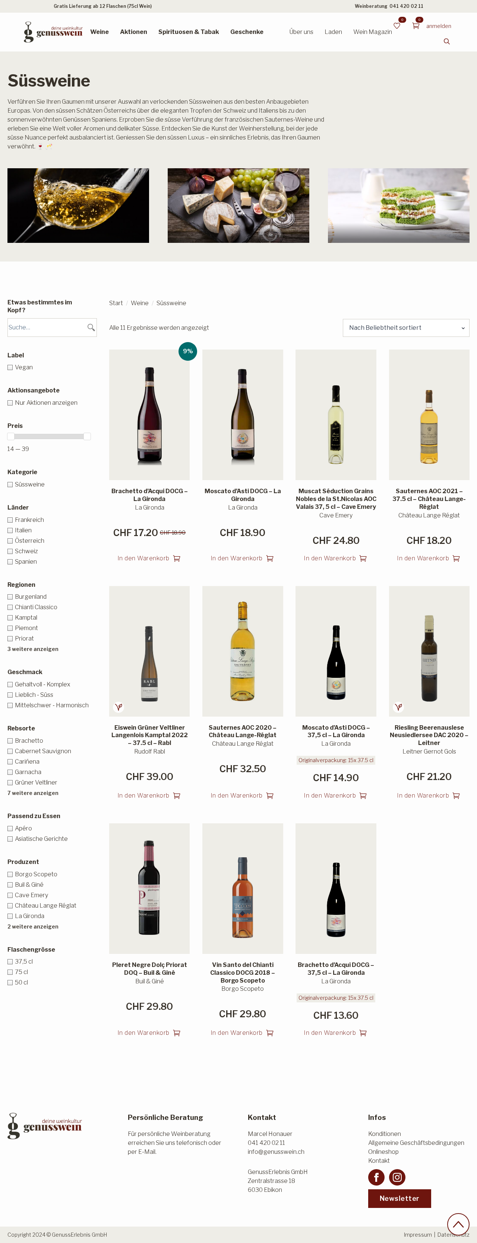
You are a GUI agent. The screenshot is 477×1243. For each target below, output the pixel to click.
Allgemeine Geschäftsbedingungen (416, 1142)
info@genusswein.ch (276, 1151)
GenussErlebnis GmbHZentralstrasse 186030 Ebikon (278, 1180)
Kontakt (379, 1160)
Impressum (418, 1234)
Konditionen (384, 1133)
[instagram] (397, 1177)
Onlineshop (383, 1151)
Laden (333, 31)
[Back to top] (458, 1224)
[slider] (11, 436)
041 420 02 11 (406, 6)
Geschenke (246, 31)
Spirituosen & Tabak (188, 31)
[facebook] (376, 1177)
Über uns (301, 31)
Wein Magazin (372, 31)
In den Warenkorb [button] (143, 558)
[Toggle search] (446, 41)
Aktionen (133, 31)
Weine (99, 31)
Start (116, 303)
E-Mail (146, 1151)
